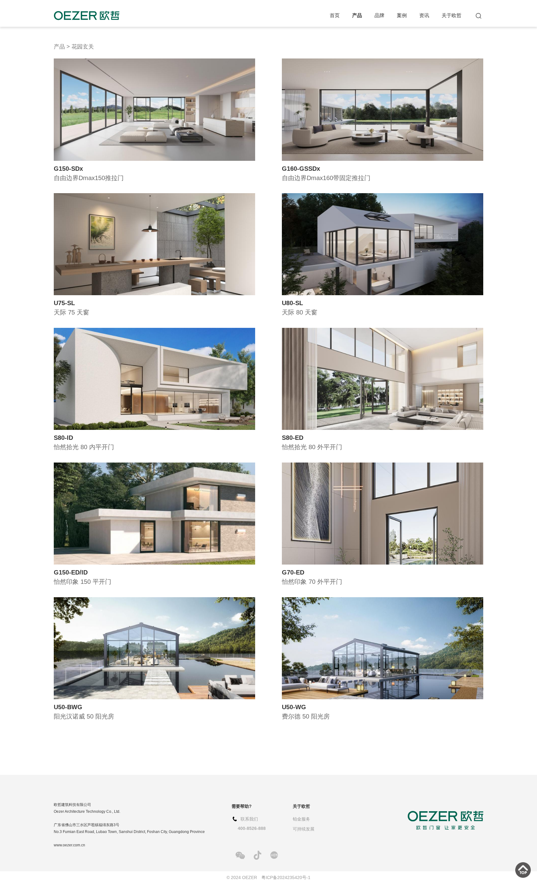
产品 (357, 15)
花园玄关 (82, 47)
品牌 (379, 15)
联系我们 (249, 819)
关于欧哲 (451, 15)
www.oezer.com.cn (69, 845)
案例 (402, 15)
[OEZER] (86, 15)
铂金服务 (301, 819)
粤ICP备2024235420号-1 (285, 877)
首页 (335, 15)
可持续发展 (303, 828)
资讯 (424, 15)
